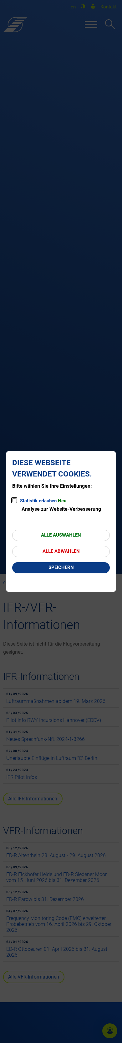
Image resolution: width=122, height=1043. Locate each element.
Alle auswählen (61, 535)
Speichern (61, 567)
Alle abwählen (61, 551)
